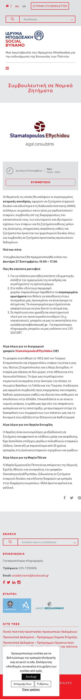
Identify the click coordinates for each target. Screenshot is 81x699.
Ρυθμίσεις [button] (43, 683)
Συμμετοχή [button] (40, 182)
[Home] (7, 6)
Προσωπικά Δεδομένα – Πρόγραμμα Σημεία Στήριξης (40, 637)
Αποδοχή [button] (31, 676)
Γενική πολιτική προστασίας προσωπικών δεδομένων (40, 631)
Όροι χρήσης (31, 689)
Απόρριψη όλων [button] (23, 683)
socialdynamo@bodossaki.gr (30, 575)
